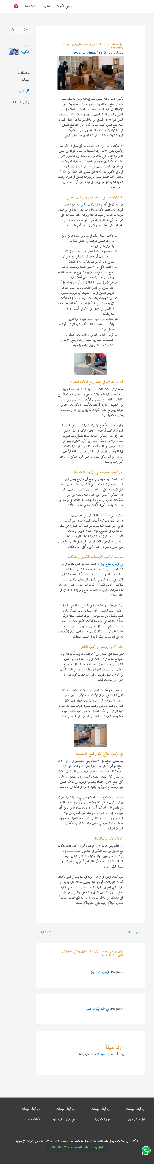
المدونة (46, 6)
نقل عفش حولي (136, 1119)
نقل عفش (24, 90)
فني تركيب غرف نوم (63, 1119)
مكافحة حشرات (32, 1119)
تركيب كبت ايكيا (100, 972)
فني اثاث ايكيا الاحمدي (97, 1009)
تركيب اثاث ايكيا (21, 102)
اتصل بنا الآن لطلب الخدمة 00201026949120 (77, 1147)
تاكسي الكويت (64, 6)
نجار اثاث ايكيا (102, 1119)
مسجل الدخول (99, 1054)
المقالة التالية (44, 932)
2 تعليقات (118, 53)
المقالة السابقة (136, 932)
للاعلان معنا (30, 6)
